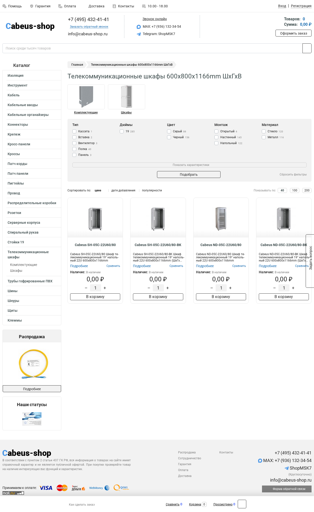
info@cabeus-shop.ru (290, 480)
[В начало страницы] (242, 504)
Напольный (231, 143)
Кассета (85, 131)
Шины (12, 291)
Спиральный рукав (23, 232)
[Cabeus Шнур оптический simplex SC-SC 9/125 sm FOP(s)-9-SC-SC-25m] (31, 364)
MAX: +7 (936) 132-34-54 (161, 26)
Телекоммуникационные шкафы (28, 254)
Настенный (231, 137)
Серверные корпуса (24, 223)
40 (282, 190)
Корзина (195, 504)
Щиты (12, 310)
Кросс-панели (19, 144)
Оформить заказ (293, 33)
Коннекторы (18, 124)
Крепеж (14, 134)
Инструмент (17, 85)
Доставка (96, 6)
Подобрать (189, 174)
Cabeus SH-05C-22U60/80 (95, 245)
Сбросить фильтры (293, 174)
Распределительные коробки (32, 203)
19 (130, 131)
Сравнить (173, 504)
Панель (85, 155)
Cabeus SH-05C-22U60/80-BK (158, 245)
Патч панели (18, 173)
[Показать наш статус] (31, 418)
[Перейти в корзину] (278, 22)
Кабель (14, 95)
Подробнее (32, 389)
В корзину (95, 296)
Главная (77, 64)
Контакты (126, 6)
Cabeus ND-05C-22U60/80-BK (284, 245)
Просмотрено (223, 504)
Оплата (70, 6)
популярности (152, 190)
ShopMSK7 (300, 468)
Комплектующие (23, 265)
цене (98, 190)
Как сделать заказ (82, 504)
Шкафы (16, 271)
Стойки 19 (16, 242)
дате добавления (123, 190)
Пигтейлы (16, 183)
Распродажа (187, 452)
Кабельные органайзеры (28, 115)
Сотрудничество (189, 458)
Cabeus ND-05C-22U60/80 (220, 245)
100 (294, 190)
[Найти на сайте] (307, 48)
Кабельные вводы (23, 105)
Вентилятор (87, 143)
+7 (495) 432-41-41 (88, 19)
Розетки (14, 213)
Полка (84, 149)
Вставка (85, 137)
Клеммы (15, 320)
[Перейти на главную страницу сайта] (30, 27)
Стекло (275, 131)
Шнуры (13, 301)
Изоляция (16, 75)
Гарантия (43, 6)
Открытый (228, 131)
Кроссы (14, 154)
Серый (179, 131)
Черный (181, 137)
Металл (276, 137)
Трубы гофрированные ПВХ (30, 281)
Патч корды (17, 164)
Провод (14, 193)
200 (307, 190)
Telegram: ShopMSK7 (158, 34)
